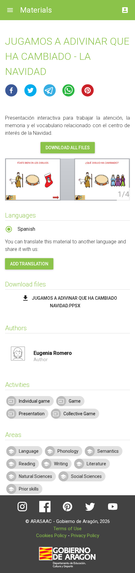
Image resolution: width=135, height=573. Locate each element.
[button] (11, 90)
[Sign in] (124, 8)
